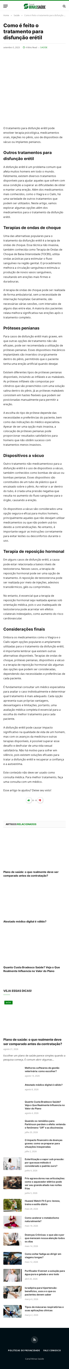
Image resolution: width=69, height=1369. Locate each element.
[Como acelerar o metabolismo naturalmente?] (12, 1222)
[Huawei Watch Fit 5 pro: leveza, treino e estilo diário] (12, 1205)
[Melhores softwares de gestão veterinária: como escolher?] (12, 1072)
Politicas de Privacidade (24, 1350)
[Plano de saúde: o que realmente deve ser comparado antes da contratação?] (34, 850)
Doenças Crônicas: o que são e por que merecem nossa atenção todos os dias (45, 1238)
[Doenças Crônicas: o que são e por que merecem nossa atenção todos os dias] (12, 1239)
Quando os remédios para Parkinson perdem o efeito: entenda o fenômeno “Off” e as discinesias (45, 1124)
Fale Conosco (52, 1350)
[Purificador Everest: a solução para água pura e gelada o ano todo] (12, 1275)
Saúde (44, 47)
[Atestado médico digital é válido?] (34, 899)
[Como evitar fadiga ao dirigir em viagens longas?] (12, 1258)
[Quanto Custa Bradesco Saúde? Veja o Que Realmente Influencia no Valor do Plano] (34, 945)
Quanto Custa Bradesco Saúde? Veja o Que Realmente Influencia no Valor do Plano (31, 969)
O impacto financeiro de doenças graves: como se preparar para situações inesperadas (43, 1143)
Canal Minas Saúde (34, 1358)
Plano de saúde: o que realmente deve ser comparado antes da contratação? (31, 873)
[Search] (64, 6)
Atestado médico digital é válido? (24, 921)
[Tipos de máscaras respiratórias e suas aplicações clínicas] (12, 1311)
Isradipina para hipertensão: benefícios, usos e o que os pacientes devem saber (41, 1291)
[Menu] (5, 6)
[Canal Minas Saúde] (34, 6)
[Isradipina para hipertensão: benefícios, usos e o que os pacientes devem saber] (12, 1292)
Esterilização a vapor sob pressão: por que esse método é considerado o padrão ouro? (44, 1162)
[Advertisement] (34, 85)
